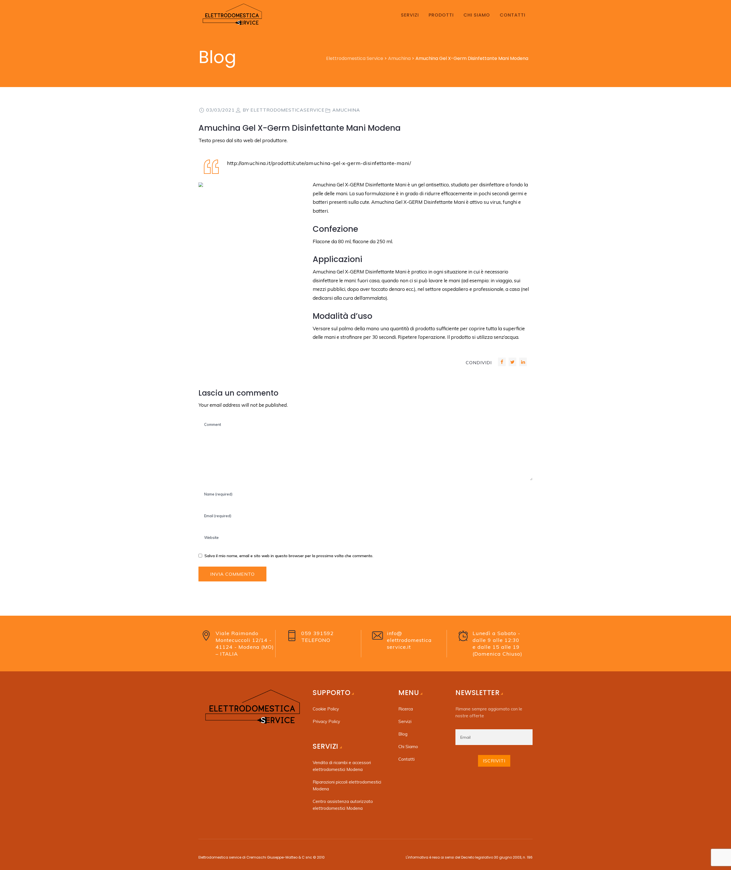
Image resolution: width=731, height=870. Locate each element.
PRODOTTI (441, 15)
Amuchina (346, 110)
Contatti (406, 759)
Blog (402, 734)
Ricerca (405, 709)
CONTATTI (512, 15)
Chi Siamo (408, 746)
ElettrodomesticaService (287, 110)
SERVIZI (410, 15)
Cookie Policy (326, 709)
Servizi (404, 721)
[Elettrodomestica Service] (231, 15)
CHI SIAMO (476, 15)
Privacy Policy (326, 721)
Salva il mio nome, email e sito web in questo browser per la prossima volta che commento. (288, 555)
